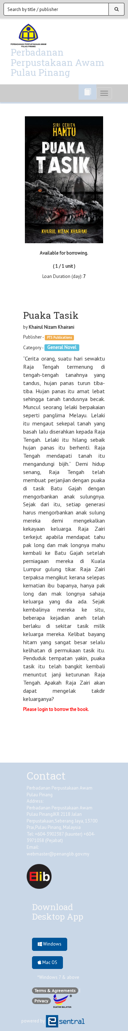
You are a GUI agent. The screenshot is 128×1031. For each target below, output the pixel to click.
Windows (52, 944)
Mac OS (49, 962)
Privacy (41, 1000)
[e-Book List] (87, 92)
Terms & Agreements (55, 990)
